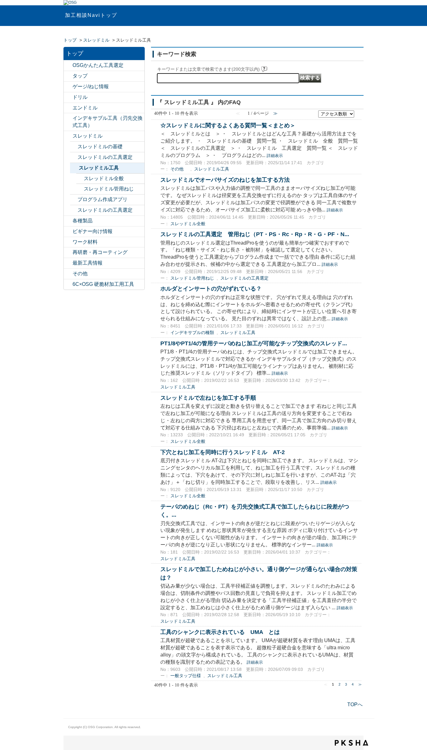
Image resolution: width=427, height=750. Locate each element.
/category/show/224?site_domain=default (68, 263)
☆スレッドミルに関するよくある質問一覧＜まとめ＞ (227, 125)
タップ (80, 76)
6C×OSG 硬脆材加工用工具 (103, 284)
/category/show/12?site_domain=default (68, 86)
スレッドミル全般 (104, 178)
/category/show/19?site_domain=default (68, 242)
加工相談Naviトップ (91, 15)
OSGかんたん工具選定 (98, 65)
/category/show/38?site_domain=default (74, 168)
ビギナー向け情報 (93, 231)
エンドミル (85, 107)
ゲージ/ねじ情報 (91, 86)
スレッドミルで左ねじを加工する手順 (208, 397)
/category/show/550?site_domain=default (68, 284)
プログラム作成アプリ (103, 199)
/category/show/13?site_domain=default (68, 97)
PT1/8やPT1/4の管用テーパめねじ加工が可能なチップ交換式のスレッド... (253, 343)
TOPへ (355, 704)
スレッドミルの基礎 (100, 146)
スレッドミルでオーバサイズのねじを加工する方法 (225, 179)
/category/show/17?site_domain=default (68, 221)
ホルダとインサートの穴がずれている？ (211, 288)
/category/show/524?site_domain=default (68, 118)
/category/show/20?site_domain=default (68, 273)
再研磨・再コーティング (100, 252)
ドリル (80, 97)
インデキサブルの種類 (192, 332)
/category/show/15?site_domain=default (68, 136)
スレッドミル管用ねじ (109, 188)
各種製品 (83, 220)
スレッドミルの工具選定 (105, 157)
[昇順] (358, 112)
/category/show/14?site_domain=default (68, 108)
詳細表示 (275, 155)
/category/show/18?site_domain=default (68, 231)
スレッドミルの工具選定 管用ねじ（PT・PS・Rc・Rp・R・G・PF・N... (254, 234)
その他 (80, 273)
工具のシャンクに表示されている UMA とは (220, 632)
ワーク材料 (85, 242)
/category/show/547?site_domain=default (68, 65)
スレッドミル (96, 40)
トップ (70, 40)
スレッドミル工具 (99, 167)
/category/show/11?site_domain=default (68, 76)
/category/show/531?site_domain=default (68, 252)
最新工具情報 (88, 263)
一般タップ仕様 (185, 675)
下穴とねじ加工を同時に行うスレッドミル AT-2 (222, 452)
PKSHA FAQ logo (351, 743)
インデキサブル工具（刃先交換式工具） (108, 121)
